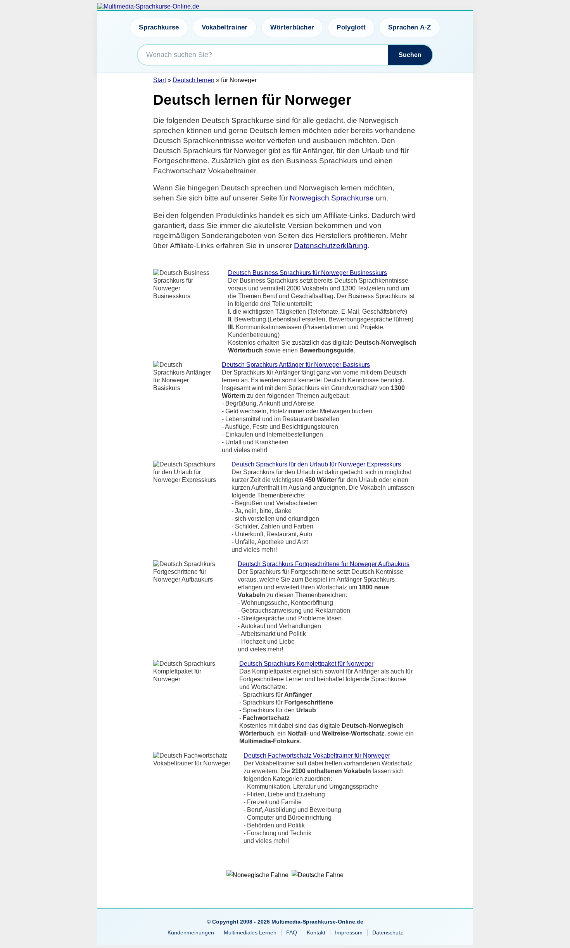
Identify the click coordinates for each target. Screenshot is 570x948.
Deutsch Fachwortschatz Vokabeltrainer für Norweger (317, 755)
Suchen (410, 55)
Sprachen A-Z (409, 27)
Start (159, 80)
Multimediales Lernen (250, 932)
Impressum (349, 932)
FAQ (291, 932)
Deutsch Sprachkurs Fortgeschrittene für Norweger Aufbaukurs (323, 564)
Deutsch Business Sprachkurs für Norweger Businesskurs (307, 272)
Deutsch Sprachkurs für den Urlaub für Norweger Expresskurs (316, 464)
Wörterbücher (292, 27)
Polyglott (351, 27)
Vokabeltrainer (225, 27)
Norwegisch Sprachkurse (332, 198)
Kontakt (316, 932)
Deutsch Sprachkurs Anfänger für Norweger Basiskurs (296, 364)
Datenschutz (387, 932)
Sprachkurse (159, 27)
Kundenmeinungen (191, 932)
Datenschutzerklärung (331, 246)
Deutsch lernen (193, 80)
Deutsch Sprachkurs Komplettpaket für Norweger (306, 663)
